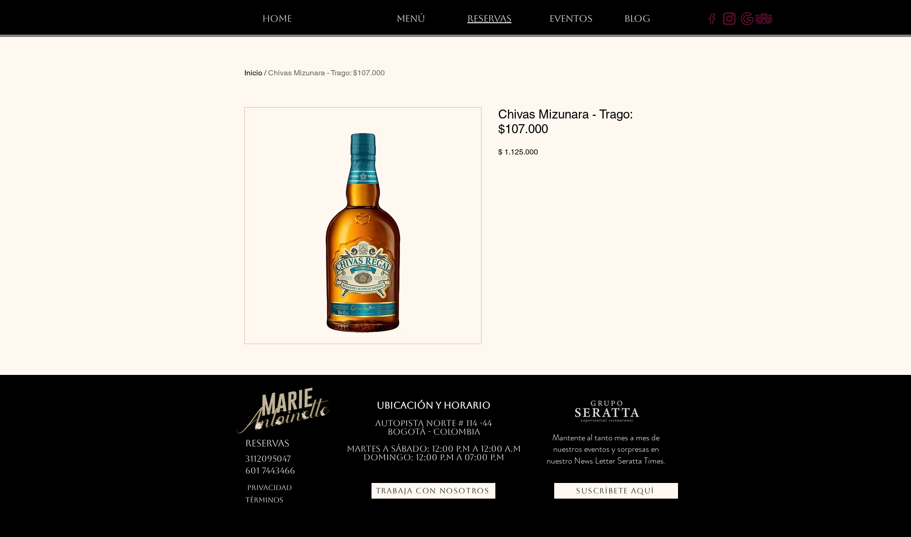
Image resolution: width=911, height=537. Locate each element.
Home (277, 18)
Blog (637, 18)
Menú (411, 18)
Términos (264, 500)
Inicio (253, 72)
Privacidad (269, 487)
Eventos (571, 18)
